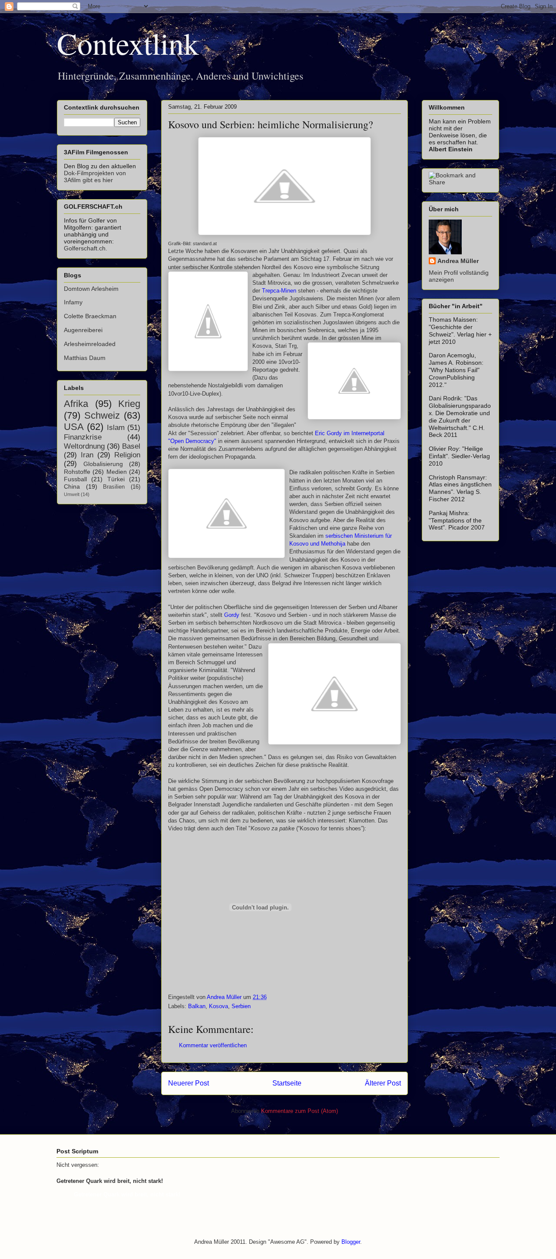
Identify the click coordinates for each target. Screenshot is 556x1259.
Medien (116, 471)
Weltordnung (84, 446)
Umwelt (71, 494)
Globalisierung (103, 463)
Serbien (241, 1006)
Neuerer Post (188, 1083)
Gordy (230, 615)
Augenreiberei (83, 329)
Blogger (350, 1242)
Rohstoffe (77, 471)
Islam (116, 427)
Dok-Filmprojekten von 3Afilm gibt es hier (95, 176)
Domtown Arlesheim (91, 288)
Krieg (129, 403)
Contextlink (128, 43)
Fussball (75, 479)
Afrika (76, 403)
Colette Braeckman (90, 316)
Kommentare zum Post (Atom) (299, 1111)
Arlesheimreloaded (90, 343)
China (72, 486)
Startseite (286, 1083)
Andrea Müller (458, 260)
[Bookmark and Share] (460, 182)
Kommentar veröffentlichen (213, 1045)
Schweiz (102, 415)
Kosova (218, 1006)
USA (74, 426)
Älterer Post (383, 1083)
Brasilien (114, 487)
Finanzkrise (83, 437)
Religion (127, 455)
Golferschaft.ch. (85, 248)
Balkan (196, 1006)
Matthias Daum (85, 357)
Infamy (73, 302)
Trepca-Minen (280, 290)
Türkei (116, 479)
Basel (131, 446)
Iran (87, 455)
